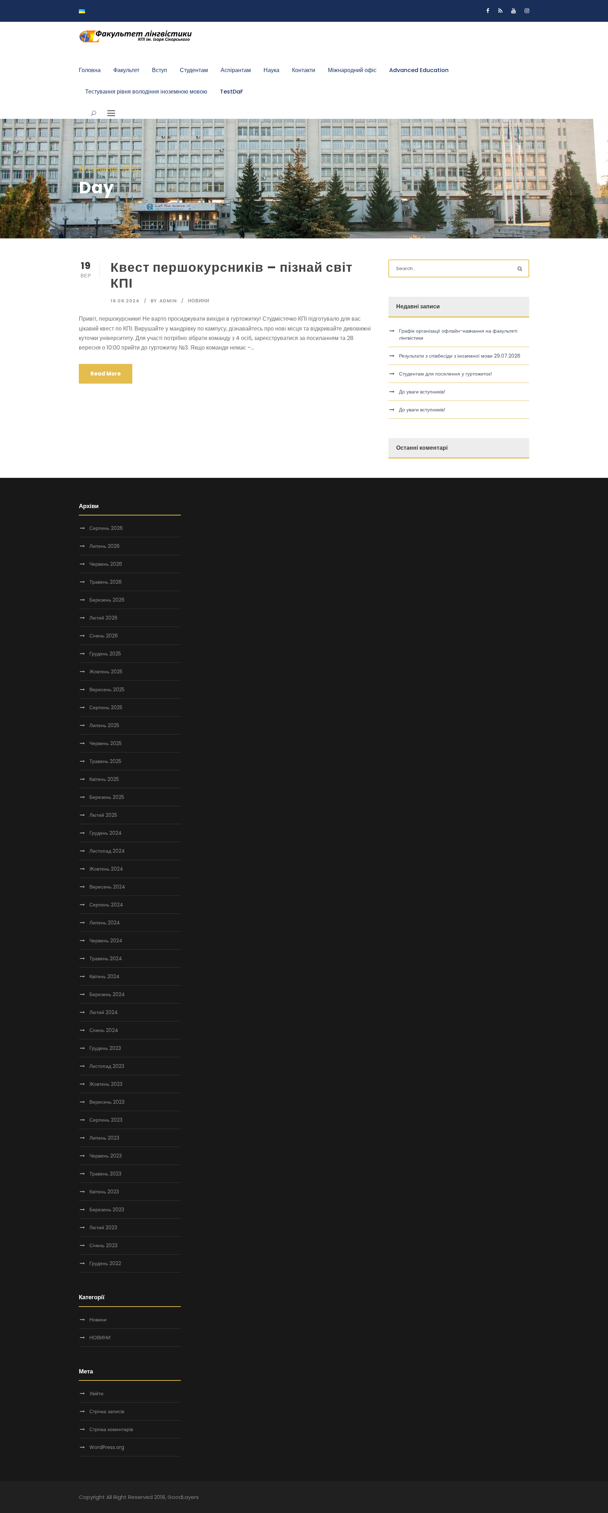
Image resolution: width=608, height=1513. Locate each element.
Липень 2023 (104, 1137)
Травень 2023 (105, 1173)
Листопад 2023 (106, 1066)
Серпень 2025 (105, 707)
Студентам (194, 70)
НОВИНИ (99, 1337)
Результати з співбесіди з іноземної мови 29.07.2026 (459, 355)
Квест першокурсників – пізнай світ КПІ (231, 275)
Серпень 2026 (106, 528)
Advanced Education (419, 70)
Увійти (96, 1393)
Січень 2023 (103, 1245)
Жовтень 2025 (105, 671)
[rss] (500, 10)
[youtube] (513, 10)
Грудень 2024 (105, 832)
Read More (105, 373)
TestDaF (231, 92)
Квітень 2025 (104, 779)
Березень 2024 (107, 994)
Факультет (126, 70)
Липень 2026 (104, 546)
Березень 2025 (106, 797)
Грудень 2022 (105, 1263)
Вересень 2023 (107, 1101)
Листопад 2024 (107, 850)
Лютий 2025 (103, 815)
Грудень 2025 (105, 653)
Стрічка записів (106, 1411)
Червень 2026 (105, 564)
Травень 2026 (105, 581)
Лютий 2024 (103, 1012)
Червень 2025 (105, 743)
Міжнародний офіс (352, 70)
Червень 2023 (105, 1155)
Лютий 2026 (103, 617)
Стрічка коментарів (111, 1429)
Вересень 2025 (107, 689)
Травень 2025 (105, 761)
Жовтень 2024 (106, 868)
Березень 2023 (106, 1209)
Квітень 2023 (104, 1191)
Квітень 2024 (104, 976)
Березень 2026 (107, 599)
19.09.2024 (125, 300)
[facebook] (487, 10)
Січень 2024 (103, 1030)
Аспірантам (236, 70)
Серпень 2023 (105, 1119)
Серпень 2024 (106, 904)
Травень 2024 (105, 958)
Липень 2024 (104, 922)
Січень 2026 (103, 635)
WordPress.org (106, 1447)
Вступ (159, 70)
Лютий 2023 (103, 1227)
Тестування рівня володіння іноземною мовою (146, 92)
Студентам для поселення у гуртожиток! (445, 373)
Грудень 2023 (105, 1048)
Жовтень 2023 (105, 1084)
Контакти (303, 70)
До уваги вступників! (422, 391)
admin (168, 300)
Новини (198, 300)
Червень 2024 (105, 940)
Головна (90, 70)
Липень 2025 (104, 725)
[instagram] (527, 10)
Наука (271, 70)
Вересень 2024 (107, 886)
